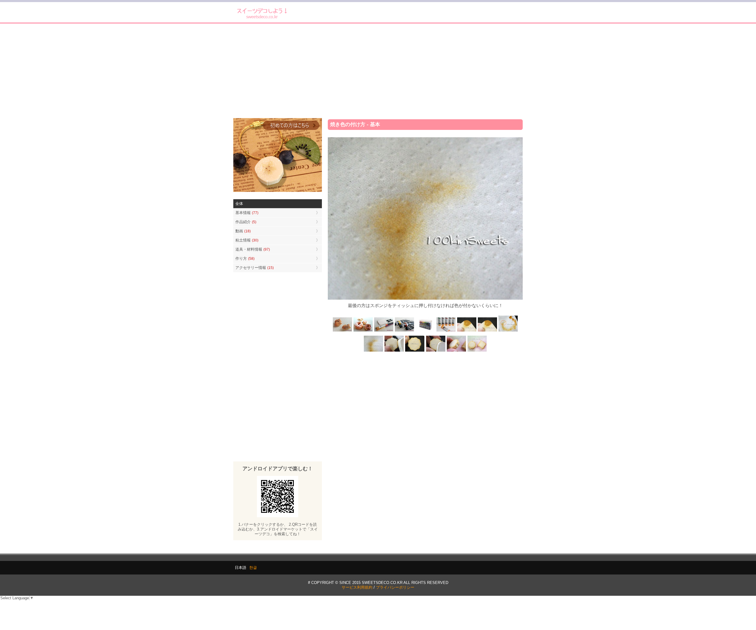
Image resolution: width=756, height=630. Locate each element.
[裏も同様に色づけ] (415, 351)
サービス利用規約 (357, 587)
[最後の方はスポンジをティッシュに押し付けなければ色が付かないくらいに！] (373, 351)
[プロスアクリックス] (425, 331)
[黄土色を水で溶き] (466, 331)
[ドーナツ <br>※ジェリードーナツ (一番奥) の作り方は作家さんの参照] (363, 331)
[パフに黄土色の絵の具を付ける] (487, 331)
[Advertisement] (378, 71)
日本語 (240, 567)
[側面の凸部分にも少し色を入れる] (456, 351)
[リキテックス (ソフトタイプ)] (446, 331)
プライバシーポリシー (395, 587)
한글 (253, 567)
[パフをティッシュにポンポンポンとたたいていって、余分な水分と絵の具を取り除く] (508, 331)
